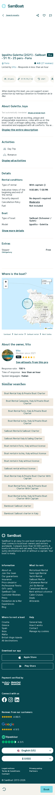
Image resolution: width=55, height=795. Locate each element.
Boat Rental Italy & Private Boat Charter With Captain (27, 477)
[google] (8, 724)
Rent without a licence (40, 591)
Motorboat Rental (38, 570)
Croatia (5, 622)
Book (47, 789)
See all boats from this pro (32, 362)
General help (35, 622)
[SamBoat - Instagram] (10, 699)
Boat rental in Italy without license (21, 460)
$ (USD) (26, 758)
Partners (33, 771)
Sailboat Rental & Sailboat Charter (21, 430)
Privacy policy (35, 768)
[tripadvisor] (10, 737)
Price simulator (9, 582)
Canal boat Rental (38, 588)
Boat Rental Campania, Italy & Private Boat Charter (27, 402)
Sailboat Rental (37, 579)
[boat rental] (13, 6)
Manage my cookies (39, 631)
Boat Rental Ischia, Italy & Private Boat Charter (27, 422)
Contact (33, 628)
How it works (36, 625)
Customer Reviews (11, 594)
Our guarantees (10, 576)
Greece (5, 625)
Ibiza (4, 631)
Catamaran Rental (38, 582)
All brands (34, 601)
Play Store (30, 665)
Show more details (13, 230)
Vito (14, 66)
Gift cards (7, 588)
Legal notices (8, 768)
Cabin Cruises (36, 594)
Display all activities (14, 160)
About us (6, 570)
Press (4, 598)
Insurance (7, 579)
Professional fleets (11, 585)
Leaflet (50, 328)
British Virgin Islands (12, 637)
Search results (12, 15)
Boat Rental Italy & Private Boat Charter (24, 393)
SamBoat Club (9, 591)
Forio (6, 63)
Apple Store (30, 657)
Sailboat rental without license (19, 468)
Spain (4, 628)
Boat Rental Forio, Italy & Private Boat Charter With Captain (27, 487)
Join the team (9, 573)
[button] (6, 282)
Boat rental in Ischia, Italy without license (25, 453)
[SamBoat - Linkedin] (17, 699)
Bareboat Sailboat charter (17, 505)
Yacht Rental (35, 576)
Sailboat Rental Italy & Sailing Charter (23, 438)
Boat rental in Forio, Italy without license (24, 445)
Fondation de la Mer (12, 601)
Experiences (8, 604)
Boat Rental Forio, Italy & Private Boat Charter (27, 412)
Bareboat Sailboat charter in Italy (21, 513)
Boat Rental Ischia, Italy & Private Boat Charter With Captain (27, 497)
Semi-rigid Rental (37, 573)
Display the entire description (20, 129)
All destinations (10, 640)
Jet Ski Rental (36, 585)
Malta (4, 634)
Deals (32, 598)
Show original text (36, 112)
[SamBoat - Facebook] (4, 699)
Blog (4, 607)
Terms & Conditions (11, 771)
